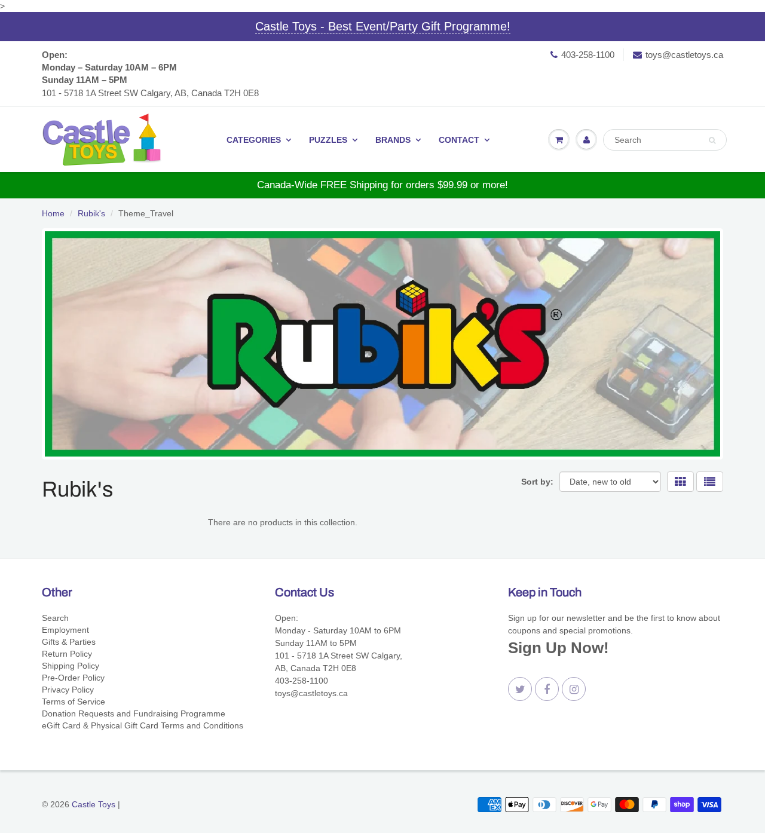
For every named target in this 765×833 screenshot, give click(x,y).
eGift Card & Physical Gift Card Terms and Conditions (142, 725)
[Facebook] (547, 689)
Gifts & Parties (69, 642)
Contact (459, 140)
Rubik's (91, 213)
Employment (65, 630)
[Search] (712, 140)
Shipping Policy (70, 665)
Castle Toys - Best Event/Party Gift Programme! (382, 26)
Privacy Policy (68, 689)
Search (55, 618)
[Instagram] (574, 689)
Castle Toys (93, 804)
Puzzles (328, 140)
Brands (393, 140)
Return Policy (67, 654)
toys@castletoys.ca (684, 55)
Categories (254, 140)
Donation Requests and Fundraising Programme (133, 713)
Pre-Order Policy (73, 677)
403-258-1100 (587, 55)
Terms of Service (73, 701)
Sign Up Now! (558, 648)
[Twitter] (520, 689)
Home (53, 213)
